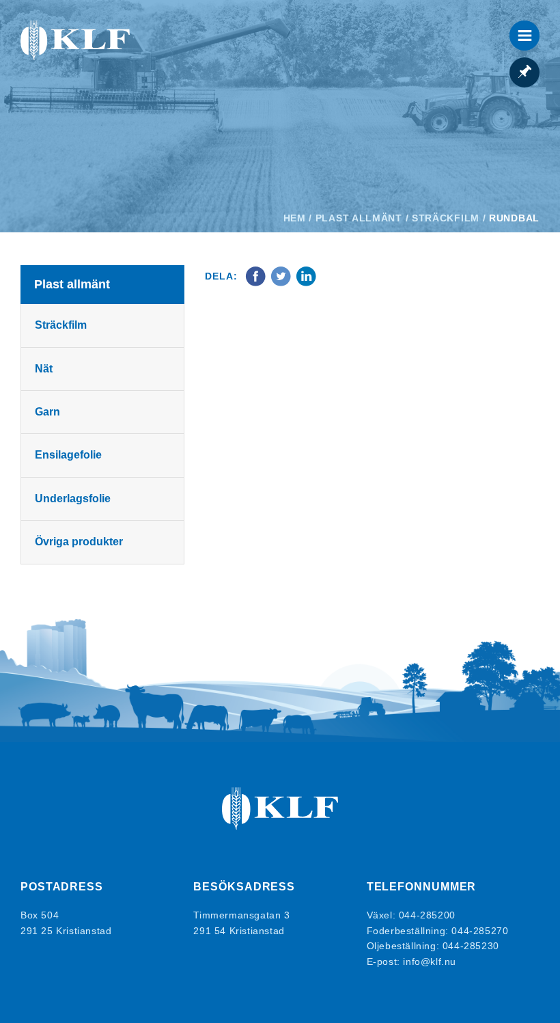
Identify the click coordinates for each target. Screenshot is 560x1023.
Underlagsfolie (73, 498)
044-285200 (427, 915)
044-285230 (471, 945)
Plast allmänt (359, 218)
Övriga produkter (79, 541)
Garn (47, 412)
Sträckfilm (445, 218)
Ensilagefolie (68, 455)
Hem (294, 218)
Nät (44, 368)
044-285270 (479, 930)
